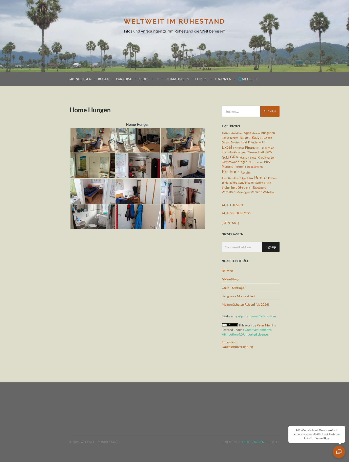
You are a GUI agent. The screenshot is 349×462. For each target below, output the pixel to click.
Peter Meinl (265, 325)
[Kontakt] (230, 223)
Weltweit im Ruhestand (174, 21)
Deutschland (239, 142)
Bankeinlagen (230, 138)
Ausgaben (268, 133)
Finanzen (223, 79)
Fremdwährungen (234, 152)
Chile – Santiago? (233, 287)
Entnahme (254, 142)
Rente (260, 177)
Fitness (201, 79)
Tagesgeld (259, 187)
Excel (227, 147)
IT (157, 79)
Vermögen (243, 192)
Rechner (231, 172)
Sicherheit (229, 187)
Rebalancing (255, 166)
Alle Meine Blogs (236, 213)
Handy (244, 157)
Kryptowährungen (234, 162)
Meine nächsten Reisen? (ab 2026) (245, 304)
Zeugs (144, 79)
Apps (247, 133)
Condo (268, 138)
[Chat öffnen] (339, 452)
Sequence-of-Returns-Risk (254, 182)
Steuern (244, 187)
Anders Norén (253, 442)
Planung (227, 166)
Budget (257, 137)
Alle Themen (232, 205)
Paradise (124, 79)
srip (240, 316)
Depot (226, 142)
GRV (234, 157)
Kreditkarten (266, 157)
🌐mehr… (246, 79)
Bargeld (245, 137)
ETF (264, 142)
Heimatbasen (177, 79)
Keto (253, 157)
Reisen (104, 79)
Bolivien (227, 271)
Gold (225, 157)
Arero (256, 133)
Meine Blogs (230, 279)
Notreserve (256, 162)
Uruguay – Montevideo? (238, 296)
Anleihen (237, 133)
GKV (268, 152)
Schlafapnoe (229, 182)
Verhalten (228, 192)
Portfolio (240, 166)
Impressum (229, 342)
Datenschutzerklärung (237, 346)
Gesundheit (256, 152)
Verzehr (256, 192)
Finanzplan (267, 148)
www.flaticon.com (263, 316)
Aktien (226, 133)
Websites (268, 192)
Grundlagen (80, 79)
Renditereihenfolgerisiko (237, 178)
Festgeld (238, 148)
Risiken (272, 178)
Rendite (245, 172)
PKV (267, 162)
